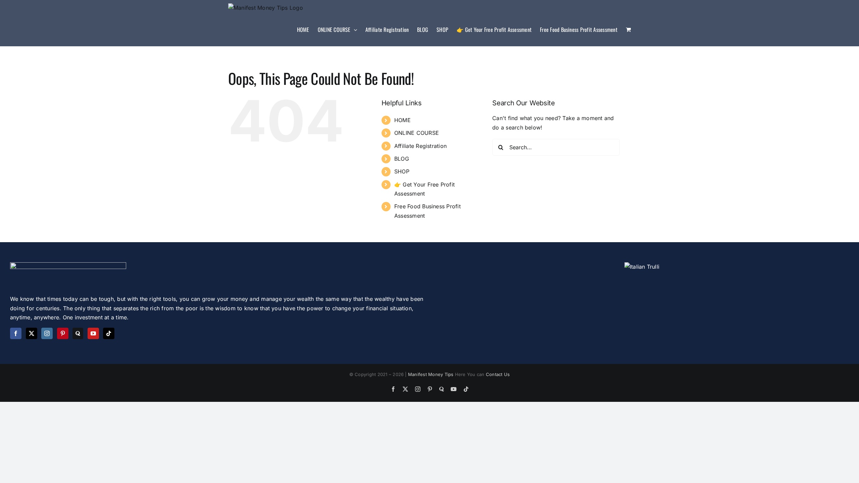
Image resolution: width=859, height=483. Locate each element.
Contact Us (498, 374)
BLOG (401, 158)
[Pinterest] (62, 333)
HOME (402, 120)
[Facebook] (15, 333)
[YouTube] (93, 333)
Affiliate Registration (420, 146)
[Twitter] (31, 333)
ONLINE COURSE (416, 132)
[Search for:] (556, 147)
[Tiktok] (108, 333)
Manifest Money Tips (431, 374)
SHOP (401, 171)
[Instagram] (47, 333)
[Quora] (77, 333)
